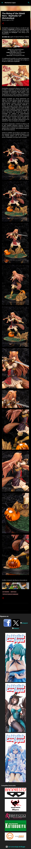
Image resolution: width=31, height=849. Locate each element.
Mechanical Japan (10, 2)
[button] (3, 23)
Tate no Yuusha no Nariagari (10, 594)
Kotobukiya (6, 591)
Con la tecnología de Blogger (16, 846)
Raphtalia (13, 591)
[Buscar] (29, 3)
